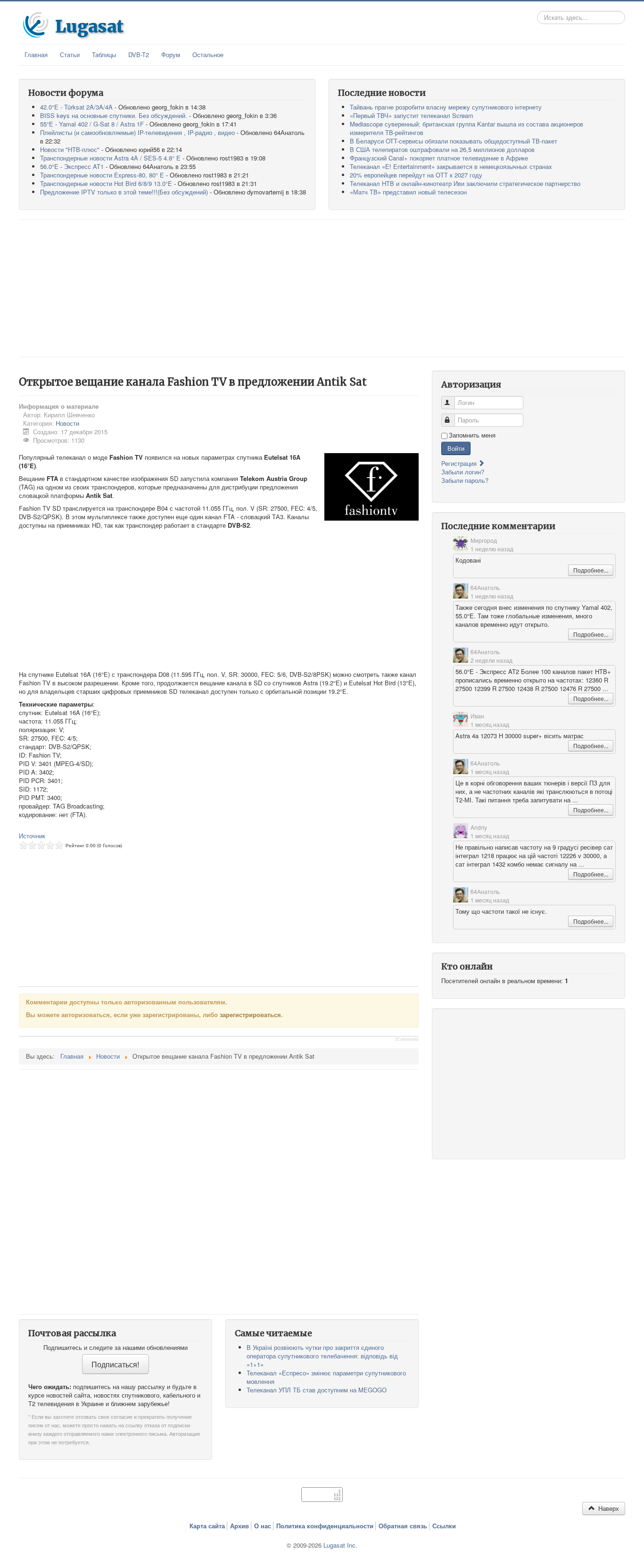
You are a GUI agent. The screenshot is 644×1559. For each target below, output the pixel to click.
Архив (239, 1526)
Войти (455, 448)
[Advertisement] (322, 288)
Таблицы (104, 54)
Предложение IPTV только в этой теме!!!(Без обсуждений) (124, 191)
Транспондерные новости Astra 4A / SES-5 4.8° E (110, 157)
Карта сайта (207, 1526)
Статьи (70, 54)
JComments (407, 1039)
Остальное (207, 54)
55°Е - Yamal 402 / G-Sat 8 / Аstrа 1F (92, 123)
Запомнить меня (472, 435)
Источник (32, 835)
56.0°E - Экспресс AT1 (72, 166)
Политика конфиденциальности (324, 1526)
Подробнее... (590, 570)
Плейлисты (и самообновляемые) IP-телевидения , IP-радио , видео (137, 132)
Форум (170, 54)
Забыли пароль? (464, 480)
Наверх (607, 1508)
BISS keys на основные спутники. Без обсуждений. (113, 115)
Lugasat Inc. (340, 1545)
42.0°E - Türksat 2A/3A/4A (76, 106)
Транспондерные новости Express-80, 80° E (102, 174)
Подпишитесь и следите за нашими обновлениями (115, 1347)
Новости (67, 423)
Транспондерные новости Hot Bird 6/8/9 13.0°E (106, 183)
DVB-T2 (138, 54)
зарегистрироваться (250, 1014)
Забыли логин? (462, 471)
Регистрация (460, 463)
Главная (36, 54)
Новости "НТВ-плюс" (69, 149)
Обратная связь (403, 1526)
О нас (262, 1526)
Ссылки (444, 1526)
